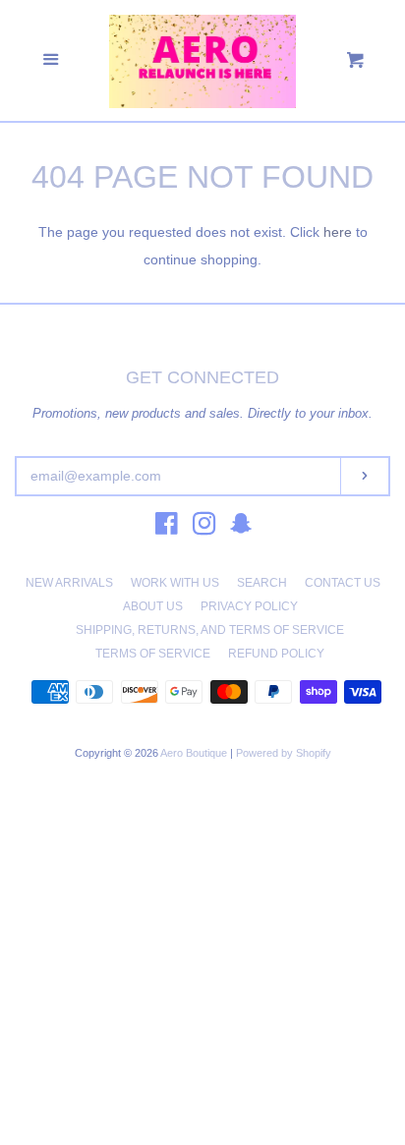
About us (153, 606)
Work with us (175, 583)
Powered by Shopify (283, 753)
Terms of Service (152, 653)
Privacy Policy (249, 606)
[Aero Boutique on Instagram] (204, 528)
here (337, 232)
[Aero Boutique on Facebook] (166, 528)
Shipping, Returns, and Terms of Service (210, 630)
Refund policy (276, 653)
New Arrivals (69, 583)
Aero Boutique (195, 753)
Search (262, 583)
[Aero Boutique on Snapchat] (241, 528)
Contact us (342, 583)
